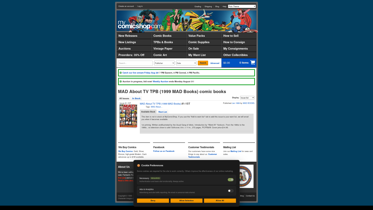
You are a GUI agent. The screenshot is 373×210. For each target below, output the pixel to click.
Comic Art (160, 55)
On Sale (193, 48)
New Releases (127, 36)
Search (203, 62)
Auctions (124, 48)
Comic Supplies (199, 42)
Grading (198, 6)
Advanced (214, 63)
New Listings (127, 42)
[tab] (148, 112)
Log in (140, 6)
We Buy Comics (125, 151)
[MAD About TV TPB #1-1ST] (128, 115)
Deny (153, 200)
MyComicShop (140, 25)
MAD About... (156, 106)
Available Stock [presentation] (148, 111)
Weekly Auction (160, 81)
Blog (217, 6)
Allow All (220, 200)
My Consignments (235, 48)
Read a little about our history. (131, 180)
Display (235, 97)
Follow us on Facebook (163, 151)
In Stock (136, 98)
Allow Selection (186, 200)
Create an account (126, 6)
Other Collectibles (235, 55)
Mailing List (236, 151)
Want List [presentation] (162, 111)
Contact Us (250, 195)
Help (224, 6)
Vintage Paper (163, 48)
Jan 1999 (236, 103)
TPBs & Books (163, 42)
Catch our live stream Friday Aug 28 (140, 72)
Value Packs (196, 36)
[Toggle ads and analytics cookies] (231, 190)
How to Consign (234, 42)
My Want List (197, 55)
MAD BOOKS (248, 103)
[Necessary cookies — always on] (231, 179)
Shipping (208, 6)
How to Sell (231, 36)
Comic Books (162, 36)
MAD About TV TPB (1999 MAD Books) (160, 103)
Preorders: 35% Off (131, 55)
